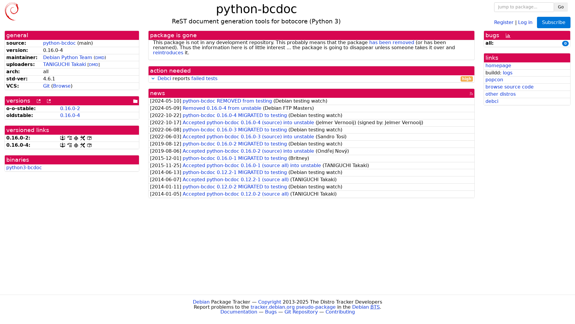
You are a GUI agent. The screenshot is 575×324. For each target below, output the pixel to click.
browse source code (509, 87)
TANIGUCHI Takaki (64, 64)
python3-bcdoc (24, 167)
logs (507, 73)
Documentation (238, 312)
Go (561, 6)
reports (314, 78)
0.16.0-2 (70, 108)
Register (504, 22)
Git (46, 86)
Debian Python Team (67, 57)
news (157, 93)
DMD (100, 58)
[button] (153, 78)
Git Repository (301, 312)
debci (491, 101)
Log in (525, 22)
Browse (62, 86)
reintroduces (168, 53)
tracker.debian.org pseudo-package (293, 307)
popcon (494, 79)
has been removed (391, 42)
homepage (498, 65)
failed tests (204, 78)
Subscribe (553, 22)
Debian (201, 302)
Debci (164, 78)
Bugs (271, 312)
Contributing (340, 312)
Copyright (269, 302)
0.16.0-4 (70, 115)
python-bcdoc (59, 43)
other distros (500, 94)
